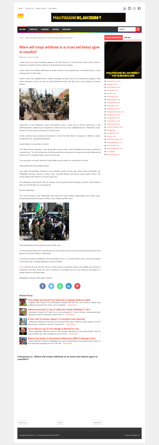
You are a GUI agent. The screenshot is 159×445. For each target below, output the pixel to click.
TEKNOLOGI (33, 29)
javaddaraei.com (113, 109)
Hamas (31, 62)
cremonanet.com (113, 103)
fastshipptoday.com (114, 142)
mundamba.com (113, 118)
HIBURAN (55, 29)
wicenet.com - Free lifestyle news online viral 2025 (44, 435)
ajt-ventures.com (113, 87)
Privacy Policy (41, 8)
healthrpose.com (113, 115)
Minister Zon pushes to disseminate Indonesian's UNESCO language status (62, 338)
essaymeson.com (114, 81)
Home (23, 29)
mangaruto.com (113, 133)
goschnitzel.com (113, 154)
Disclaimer (53, 8)
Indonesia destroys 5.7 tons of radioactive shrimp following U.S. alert (59, 309)
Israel (21, 267)
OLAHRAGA (45, 29)
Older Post (97, 422)
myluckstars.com (113, 121)
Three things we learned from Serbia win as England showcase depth (59, 299)
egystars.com (112, 84)
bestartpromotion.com (115, 112)
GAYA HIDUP (66, 29)
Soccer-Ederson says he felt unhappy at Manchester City (53, 328)
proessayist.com (113, 145)
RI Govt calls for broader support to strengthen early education (56, 319)
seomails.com (112, 90)
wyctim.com (111, 136)
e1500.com (111, 93)
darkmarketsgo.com (114, 139)
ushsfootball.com (113, 124)
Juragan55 (111, 130)
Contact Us (29, 8)
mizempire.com (113, 106)
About (21, 8)
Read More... (73, 305)
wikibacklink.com (113, 100)
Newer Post (22, 422)
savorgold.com (112, 96)
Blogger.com (136, 435)
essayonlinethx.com (114, 148)
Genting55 (111, 151)
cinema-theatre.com (115, 127)
